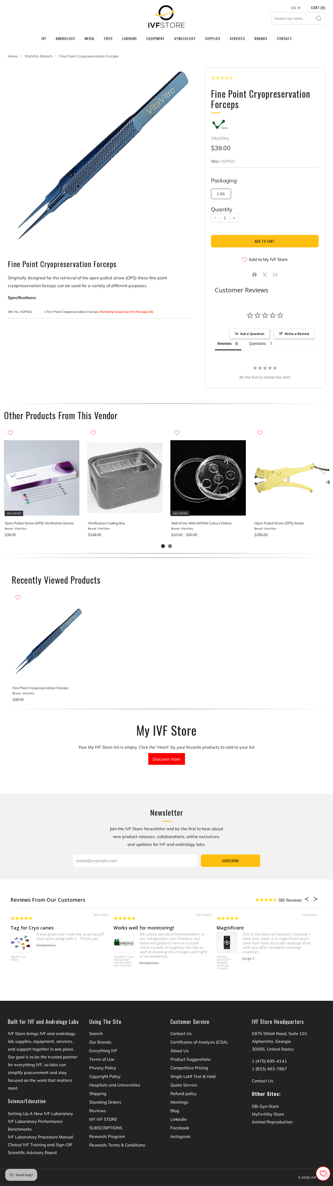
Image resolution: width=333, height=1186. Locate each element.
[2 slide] (170, 546)
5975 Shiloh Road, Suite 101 (279, 1033)
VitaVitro (220, 138)
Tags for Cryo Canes (18, 958)
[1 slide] (163, 546)
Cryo (108, 38)
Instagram (180, 1136)
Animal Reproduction (272, 1121)
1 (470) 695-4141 (269, 1061)
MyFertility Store (268, 1114)
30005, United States (273, 1049)
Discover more (167, 759)
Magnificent (230, 928)
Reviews (97, 1110)
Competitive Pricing (189, 1067)
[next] (328, 482)
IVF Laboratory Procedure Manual (40, 1136)
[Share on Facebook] (254, 275)
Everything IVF (103, 1050)
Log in (295, 8)
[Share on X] (265, 275)
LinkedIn (178, 1119)
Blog (174, 1110)
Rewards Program (107, 1136)
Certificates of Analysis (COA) (199, 1042)
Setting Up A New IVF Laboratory (40, 1113)
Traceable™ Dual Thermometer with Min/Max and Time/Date (123, 961)
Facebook (179, 1127)
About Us (179, 1050)
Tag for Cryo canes (32, 928)
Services (237, 38)
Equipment (155, 38)
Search (96, 1033)
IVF (43, 38)
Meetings (179, 1102)
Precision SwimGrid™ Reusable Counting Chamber (224, 963)
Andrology (65, 38)
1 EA (221, 194)
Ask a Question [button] (252, 333)
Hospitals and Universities (114, 1085)
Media (89, 38)
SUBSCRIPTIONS (105, 1127)
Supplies (212, 38)
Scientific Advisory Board (32, 1152)
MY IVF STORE (103, 1119)
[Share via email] (275, 275)
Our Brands (100, 1042)
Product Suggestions (190, 1059)
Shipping (97, 1093)
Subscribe (230, 860)
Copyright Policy (105, 1076)
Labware (129, 38)
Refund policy (183, 1093)
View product (41, 511)
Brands (260, 38)
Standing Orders (105, 1102)
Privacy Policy (102, 1067)
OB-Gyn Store (265, 1106)
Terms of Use (101, 1059)
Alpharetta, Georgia (271, 1041)
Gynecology (185, 38)
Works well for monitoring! (143, 928)
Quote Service (183, 1085)
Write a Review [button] (297, 333)
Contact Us (181, 1033)
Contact (284, 38)
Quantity (221, 209)
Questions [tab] (257, 343)
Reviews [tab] (224, 343)
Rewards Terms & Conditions (117, 1145)
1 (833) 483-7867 (269, 1068)
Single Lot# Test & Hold (193, 1076)
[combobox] (298, 18)
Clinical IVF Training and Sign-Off (40, 1144)
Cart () (318, 7)
